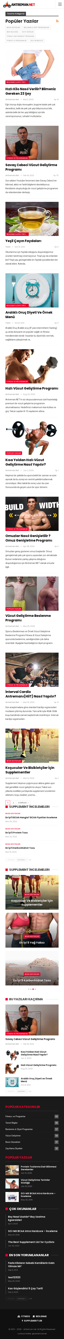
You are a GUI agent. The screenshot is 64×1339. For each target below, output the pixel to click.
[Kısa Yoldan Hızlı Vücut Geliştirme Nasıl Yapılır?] (32, 438)
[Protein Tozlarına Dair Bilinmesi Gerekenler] (12, 1170)
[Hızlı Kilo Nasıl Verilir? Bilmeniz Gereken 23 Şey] (32, 67)
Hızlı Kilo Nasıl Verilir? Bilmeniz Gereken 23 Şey (30, 91)
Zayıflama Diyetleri (13, 1148)
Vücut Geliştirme (13, 1135)
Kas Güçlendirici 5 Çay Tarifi (25, 1288)
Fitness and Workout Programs (20, 36)
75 (57, 175)
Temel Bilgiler (11, 1123)
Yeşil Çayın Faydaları (23, 241)
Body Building (12, 32)
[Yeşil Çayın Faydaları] (32, 219)
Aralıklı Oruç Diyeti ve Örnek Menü (36, 1080)
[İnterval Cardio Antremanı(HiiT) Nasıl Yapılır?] (32, 670)
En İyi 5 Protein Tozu (16, 832)
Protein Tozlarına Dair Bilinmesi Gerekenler (38, 1168)
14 (57, 99)
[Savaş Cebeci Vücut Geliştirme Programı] (32, 143)
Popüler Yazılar (14, 453)
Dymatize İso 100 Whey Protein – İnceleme (32, 940)
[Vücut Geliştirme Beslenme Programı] (32, 594)
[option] (32, 932)
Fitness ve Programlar (17, 41)
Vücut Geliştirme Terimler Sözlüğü (35, 1181)
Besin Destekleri (13, 27)
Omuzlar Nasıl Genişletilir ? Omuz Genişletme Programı (28, 538)
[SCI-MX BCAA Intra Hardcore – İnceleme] (12, 1197)
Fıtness (25, 1316)
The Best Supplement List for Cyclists (31, 1242)
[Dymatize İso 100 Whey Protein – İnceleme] (32, 930)
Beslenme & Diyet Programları (36, 27)
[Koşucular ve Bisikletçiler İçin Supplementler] (32, 746)
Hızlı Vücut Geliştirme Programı (31, 388)
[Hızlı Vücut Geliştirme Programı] (32, 366)
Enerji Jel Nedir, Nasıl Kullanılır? (32, 980)
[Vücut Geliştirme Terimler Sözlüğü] (12, 1184)
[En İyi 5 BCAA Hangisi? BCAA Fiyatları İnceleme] (32, 892)
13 (57, 702)
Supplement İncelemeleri (32, 932)
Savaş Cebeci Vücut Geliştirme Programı (30, 1039)
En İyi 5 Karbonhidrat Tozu (20, 847)
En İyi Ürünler (28, 32)
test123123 (14, 1277)
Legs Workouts (36, 41)
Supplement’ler (33, 1320)
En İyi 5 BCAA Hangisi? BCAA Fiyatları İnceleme (31, 817)
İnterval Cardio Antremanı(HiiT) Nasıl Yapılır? (30, 694)
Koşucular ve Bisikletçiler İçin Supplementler (29, 769)
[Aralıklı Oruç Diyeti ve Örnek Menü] (32, 290)
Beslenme (41, 1316)
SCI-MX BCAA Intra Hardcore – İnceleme (38, 1195)
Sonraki (22, 802)
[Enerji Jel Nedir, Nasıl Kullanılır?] (32, 968)
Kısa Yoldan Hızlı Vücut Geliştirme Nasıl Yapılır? (25, 462)
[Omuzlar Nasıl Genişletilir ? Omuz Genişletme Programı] (32, 514)
